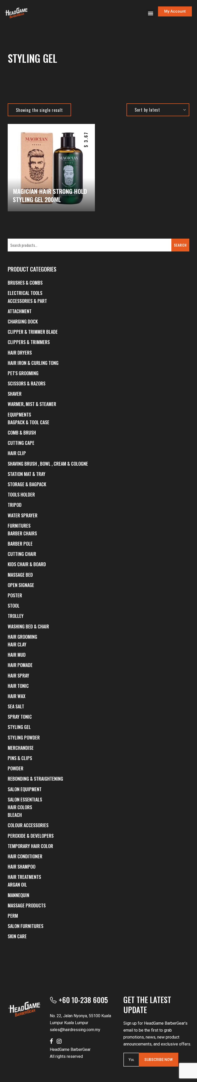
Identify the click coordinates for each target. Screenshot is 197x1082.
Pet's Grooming (23, 373)
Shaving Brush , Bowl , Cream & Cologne (48, 463)
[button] (150, 13)
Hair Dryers (20, 352)
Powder (15, 768)
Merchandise (21, 747)
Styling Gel (19, 727)
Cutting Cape (21, 442)
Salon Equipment (25, 789)
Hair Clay (17, 644)
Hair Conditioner (25, 856)
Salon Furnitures (25, 926)
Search (180, 245)
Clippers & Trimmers (29, 342)
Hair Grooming (22, 636)
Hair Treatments (24, 876)
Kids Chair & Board (27, 564)
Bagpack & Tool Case (28, 422)
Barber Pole (20, 543)
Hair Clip (17, 453)
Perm (13, 915)
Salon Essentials (25, 799)
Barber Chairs (22, 533)
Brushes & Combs (25, 282)
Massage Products (27, 905)
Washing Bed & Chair (28, 626)
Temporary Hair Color (30, 846)
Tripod (15, 504)
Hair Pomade (20, 665)
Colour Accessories (28, 825)
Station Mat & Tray (26, 474)
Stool (13, 605)
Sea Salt (16, 706)
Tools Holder (21, 494)
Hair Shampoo (21, 866)
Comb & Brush (22, 432)
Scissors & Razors (26, 383)
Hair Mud (17, 654)
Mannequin (18, 895)
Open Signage (21, 585)
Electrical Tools (25, 293)
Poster (15, 595)
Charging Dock (23, 321)
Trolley (16, 615)
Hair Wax (16, 696)
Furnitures (19, 525)
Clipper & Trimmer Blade (33, 331)
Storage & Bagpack (27, 484)
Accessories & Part (27, 300)
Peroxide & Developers (31, 835)
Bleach (15, 815)
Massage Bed (20, 574)
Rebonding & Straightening (35, 778)
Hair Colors (20, 807)
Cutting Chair (22, 554)
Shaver (15, 393)
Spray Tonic (20, 716)
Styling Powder (24, 737)
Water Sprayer (22, 515)
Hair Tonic (18, 685)
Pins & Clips (20, 758)
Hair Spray (18, 675)
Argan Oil (17, 884)
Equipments (19, 414)
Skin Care (17, 936)
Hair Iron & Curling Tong (33, 362)
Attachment (20, 311)
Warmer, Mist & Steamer (32, 404)
